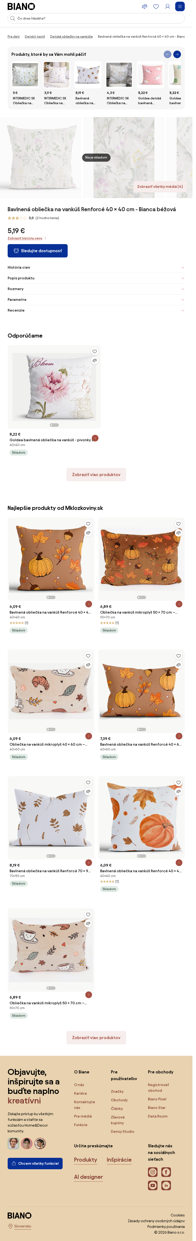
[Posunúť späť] (167, 54)
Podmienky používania (166, 1227)
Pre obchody (160, 1072)
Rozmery (15, 289)
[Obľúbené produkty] (156, 6)
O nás (79, 1085)
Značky (117, 1091)
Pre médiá (83, 1116)
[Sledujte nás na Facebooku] (166, 1172)
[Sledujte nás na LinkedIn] (166, 1185)
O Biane (81, 1072)
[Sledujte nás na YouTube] (153, 1185)
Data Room (158, 1116)
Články (117, 1109)
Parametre (17, 299)
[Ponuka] (180, 6)
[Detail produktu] (95, 438)
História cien (19, 267)
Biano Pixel (157, 1099)
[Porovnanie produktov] (144, 6)
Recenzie (16, 310)
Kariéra (80, 1093)
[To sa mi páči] (94, 351)
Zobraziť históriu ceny (25, 238)
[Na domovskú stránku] (21, 6)
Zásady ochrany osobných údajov (156, 1221)
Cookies (178, 1215)
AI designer (88, 1177)
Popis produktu (21, 278)
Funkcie (80, 1125)
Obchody (119, 1100)
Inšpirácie (119, 1160)
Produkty (85, 1160)
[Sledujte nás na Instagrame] (153, 1172)
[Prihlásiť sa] (167, 6)
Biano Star (157, 1108)
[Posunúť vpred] (177, 54)
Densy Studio (122, 1131)
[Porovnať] (94, 360)
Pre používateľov (124, 1075)
